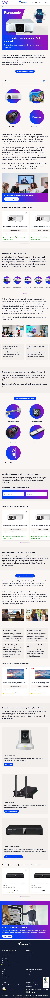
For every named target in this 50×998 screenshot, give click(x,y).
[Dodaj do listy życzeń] (26, 213)
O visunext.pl (4, 971)
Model (28, 493)
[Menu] (3, 2)
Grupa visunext (5, 973)
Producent (6, 493)
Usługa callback (29, 956)
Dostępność (4, 977)
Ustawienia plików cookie (43, 995)
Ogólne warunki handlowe (17, 995)
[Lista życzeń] (36, 2)
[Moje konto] (39, 2)
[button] (20, 243)
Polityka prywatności (27, 995)
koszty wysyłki (33, 997)
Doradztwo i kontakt (29, 953)
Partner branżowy (5, 975)
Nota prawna (34, 995)
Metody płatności (5, 956)
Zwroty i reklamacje (6, 960)
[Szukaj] (32, 2)
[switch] (45, 986)
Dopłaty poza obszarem (6, 954)
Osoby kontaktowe (29, 954)
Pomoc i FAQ (4, 958)
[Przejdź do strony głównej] (25, 2)
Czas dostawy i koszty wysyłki (7, 953)
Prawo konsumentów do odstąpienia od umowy (11, 962)
